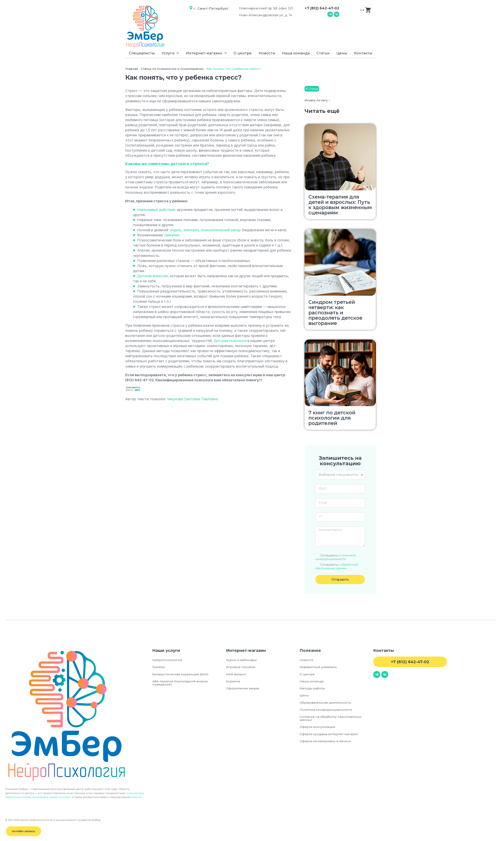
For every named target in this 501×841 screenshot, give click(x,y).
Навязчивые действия (156, 210)
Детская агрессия (152, 276)
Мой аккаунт (236, 674)
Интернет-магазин (204, 53)
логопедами (40, 797)
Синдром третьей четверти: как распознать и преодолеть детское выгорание (335, 312)
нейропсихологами (18, 797)
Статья (313, 89)
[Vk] (336, 14)
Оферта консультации (317, 727)
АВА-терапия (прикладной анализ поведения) (180, 682)
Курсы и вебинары (241, 660)
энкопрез (191, 230)
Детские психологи (230, 341)
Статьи (323, 53)
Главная (131, 69)
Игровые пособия (240, 667)
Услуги (168, 53)
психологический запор (221, 230)
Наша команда (296, 53)
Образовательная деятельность (325, 702)
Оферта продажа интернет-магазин (329, 734)
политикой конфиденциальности (335, 557)
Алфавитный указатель (318, 667)
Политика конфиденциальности (326, 709)
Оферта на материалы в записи (325, 741)
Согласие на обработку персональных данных (330, 718)
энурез (175, 230)
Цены (341, 53)
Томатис (136, 797)
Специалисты (142, 53)
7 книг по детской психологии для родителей (331, 418)
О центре (242, 53)
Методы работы (312, 688)
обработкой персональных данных (336, 566)
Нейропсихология (167, 660)
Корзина (233, 681)
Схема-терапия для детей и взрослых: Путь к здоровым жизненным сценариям (340, 205)
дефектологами (60, 797)
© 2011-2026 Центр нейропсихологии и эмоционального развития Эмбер (53, 819)
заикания (171, 235)
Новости (267, 53)
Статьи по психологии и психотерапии (172, 69)
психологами (135, 793)
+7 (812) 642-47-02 (322, 8)
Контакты (363, 53)
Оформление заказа (242, 688)
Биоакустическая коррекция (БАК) (180, 674)
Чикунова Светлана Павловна (192, 399)
